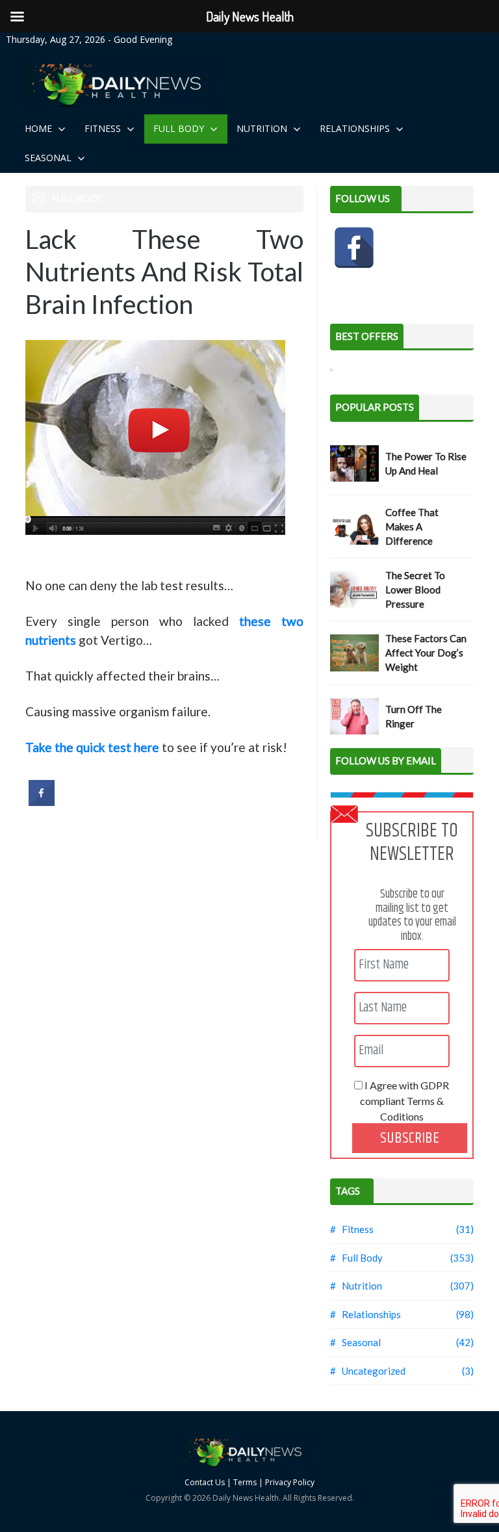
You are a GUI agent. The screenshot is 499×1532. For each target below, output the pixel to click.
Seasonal (49, 157)
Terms (245, 1482)
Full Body (180, 128)
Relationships (356, 128)
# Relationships (365, 1314)
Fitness (103, 128)
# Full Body (356, 1258)
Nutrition (263, 128)
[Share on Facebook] (42, 802)
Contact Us (205, 1482)
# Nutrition (356, 1286)
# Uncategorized (367, 1371)
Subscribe (409, 1138)
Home (40, 128)
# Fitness (352, 1229)
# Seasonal (355, 1342)
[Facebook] (354, 247)
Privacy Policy (289, 1482)
